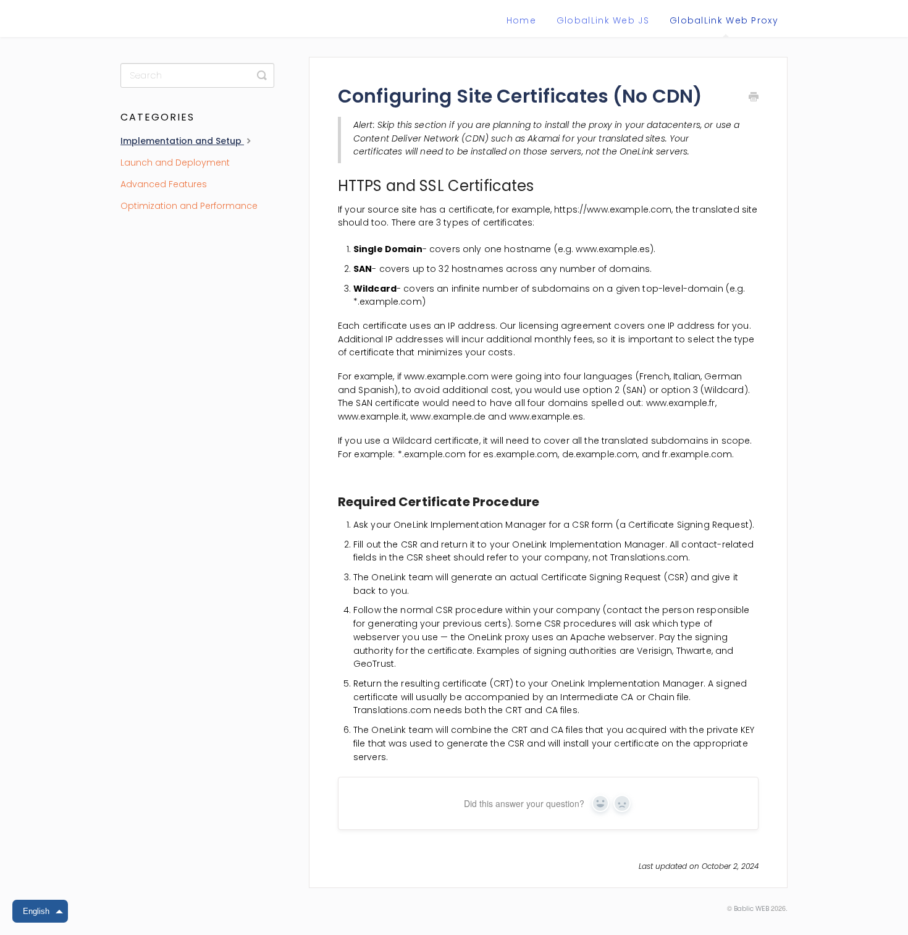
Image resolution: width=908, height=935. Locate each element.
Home (521, 20)
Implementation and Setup (182, 141)
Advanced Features (163, 184)
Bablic (744, 908)
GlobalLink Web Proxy (724, 20)
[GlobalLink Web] (177, 21)
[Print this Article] (754, 98)
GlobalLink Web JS (603, 20)
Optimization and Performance (189, 206)
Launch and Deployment (175, 162)
